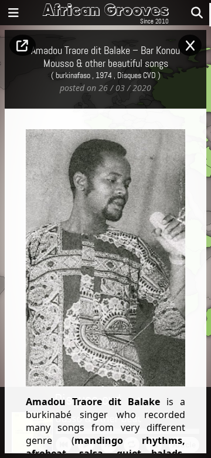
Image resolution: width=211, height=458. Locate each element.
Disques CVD (136, 75)
